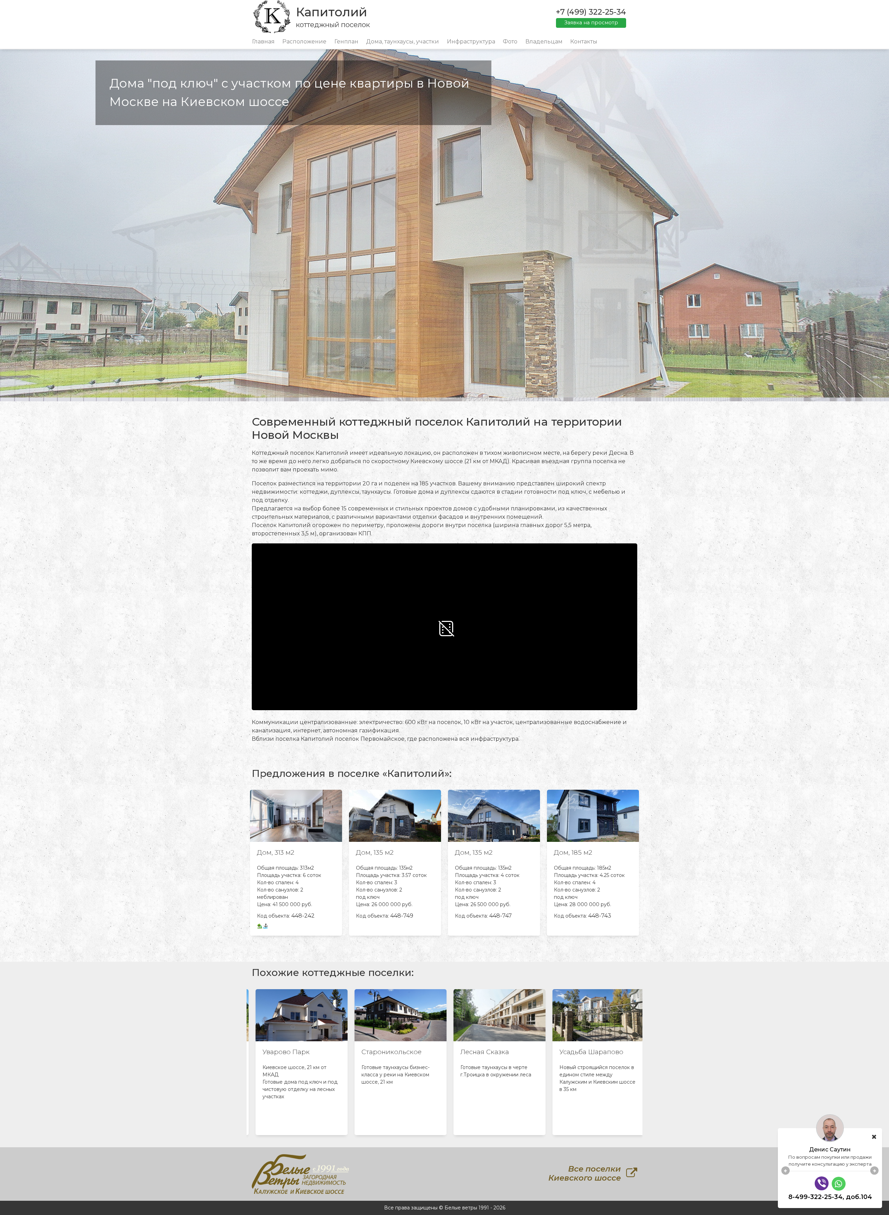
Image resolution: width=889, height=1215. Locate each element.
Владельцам (544, 41)
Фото (510, 41)
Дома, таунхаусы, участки (402, 41)
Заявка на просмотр (591, 22)
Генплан (346, 41)
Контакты (583, 41)
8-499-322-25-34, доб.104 (830, 1197)
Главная (263, 41)
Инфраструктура (471, 41)
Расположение (304, 41)
